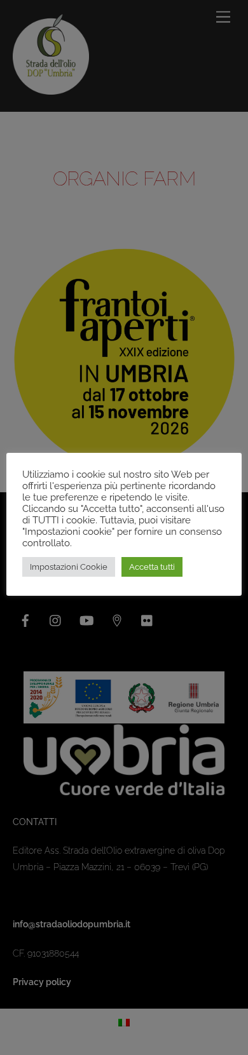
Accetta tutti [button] (152, 567)
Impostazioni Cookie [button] (68, 567)
